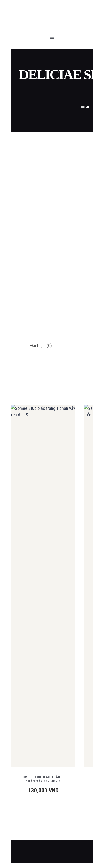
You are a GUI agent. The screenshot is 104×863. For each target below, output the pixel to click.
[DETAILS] (25, 589)
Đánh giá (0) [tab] (41, 345)
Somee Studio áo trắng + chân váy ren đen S (43, 779)
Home (85, 107)
